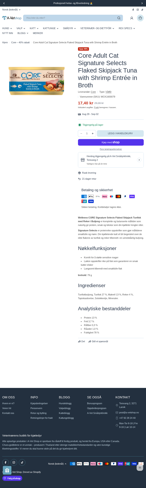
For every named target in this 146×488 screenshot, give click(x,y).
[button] (4, 3)
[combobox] (73, 18)
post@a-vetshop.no (129, 412)
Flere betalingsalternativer (111, 149)
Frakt (96, 107)
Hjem (5, 42)
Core (93, 92)
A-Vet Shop (16, 472)
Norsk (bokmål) (10, 10)
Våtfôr (108, 92)
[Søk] (119, 18)
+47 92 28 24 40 (127, 418)
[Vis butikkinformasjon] (139, 160)
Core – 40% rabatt (20, 42)
